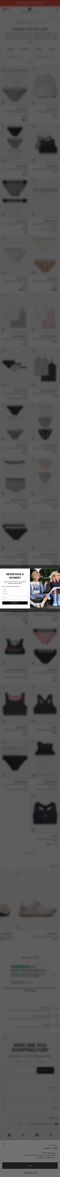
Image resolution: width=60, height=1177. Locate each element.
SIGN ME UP (15, 603)
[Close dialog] (58, 570)
